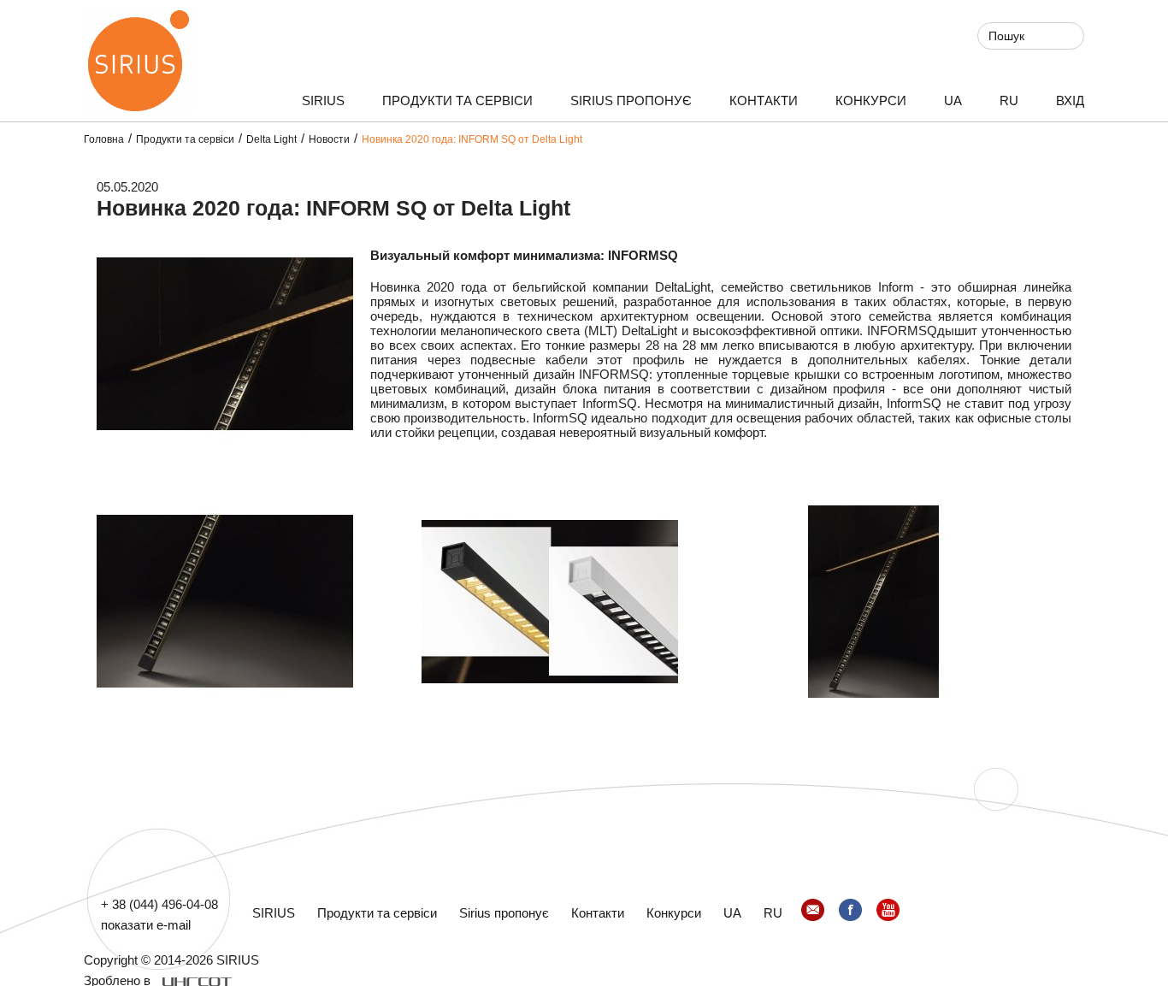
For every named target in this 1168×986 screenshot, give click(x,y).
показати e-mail (146, 925)
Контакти (763, 100)
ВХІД (1070, 100)
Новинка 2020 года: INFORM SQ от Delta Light (472, 139)
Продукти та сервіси (457, 100)
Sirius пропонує (631, 100)
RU (1009, 100)
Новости (329, 139)
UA (953, 100)
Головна (104, 139)
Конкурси (870, 100)
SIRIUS (323, 100)
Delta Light (271, 139)
